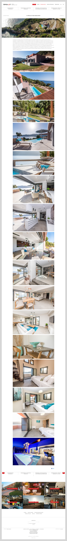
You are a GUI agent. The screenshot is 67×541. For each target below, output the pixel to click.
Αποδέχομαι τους (32, 523)
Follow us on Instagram (33, 532)
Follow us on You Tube (33, 533)
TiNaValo (34, 4)
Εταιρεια (25, 512)
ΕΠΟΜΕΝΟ (61, 15)
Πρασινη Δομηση (30, 512)
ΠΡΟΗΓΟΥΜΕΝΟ (6, 15)
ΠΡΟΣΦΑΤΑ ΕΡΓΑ (43, 4)
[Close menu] (33, 11)
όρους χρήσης (34, 523)
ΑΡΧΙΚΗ (38, 4)
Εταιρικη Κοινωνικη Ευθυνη (38, 512)
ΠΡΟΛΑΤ (7, 4)
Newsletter (33, 520)
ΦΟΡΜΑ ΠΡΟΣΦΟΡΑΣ (50, 4)
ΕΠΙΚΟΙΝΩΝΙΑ (57, 4)
